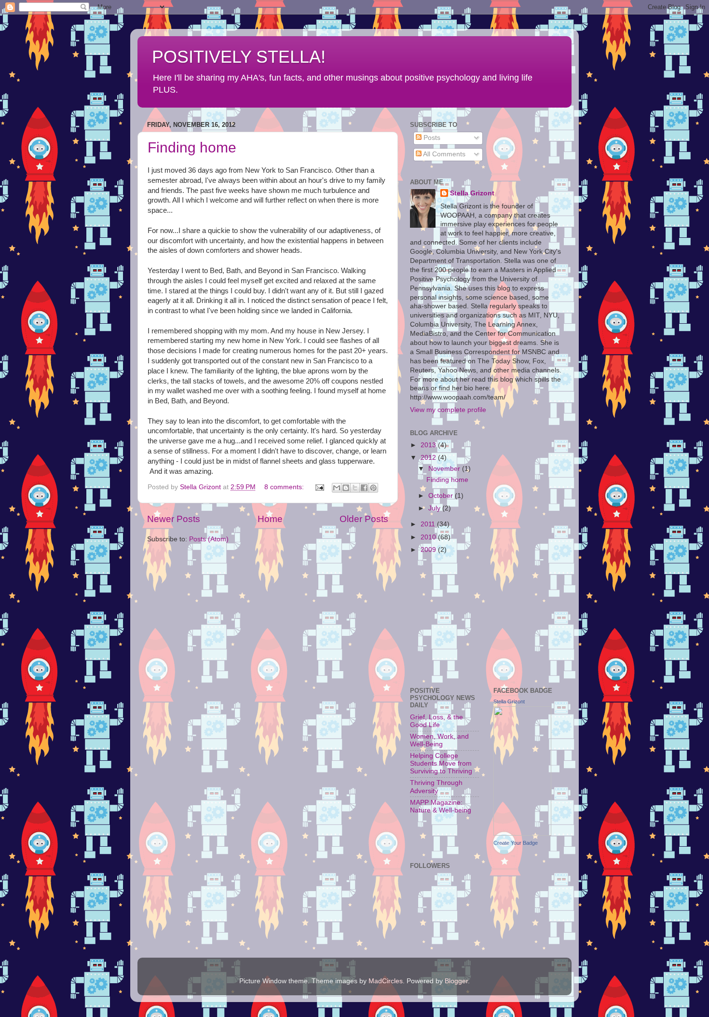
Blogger (456, 981)
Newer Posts (173, 519)
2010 (429, 537)
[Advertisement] (458, 618)
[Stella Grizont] (522, 833)
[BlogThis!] (346, 488)
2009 (429, 549)
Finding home (192, 147)
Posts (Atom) (209, 539)
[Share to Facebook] (364, 488)
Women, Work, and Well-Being (439, 740)
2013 (429, 445)
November (445, 468)
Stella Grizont (472, 193)
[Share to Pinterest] (373, 488)
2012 (429, 457)
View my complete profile (448, 409)
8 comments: (285, 487)
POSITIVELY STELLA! (239, 57)
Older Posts (364, 519)
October (441, 495)
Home (270, 519)
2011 (429, 524)
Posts (431, 137)
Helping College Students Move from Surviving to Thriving (441, 763)
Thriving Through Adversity (436, 786)
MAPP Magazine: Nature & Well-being (440, 806)
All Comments (443, 154)
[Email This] (336, 488)
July (435, 508)
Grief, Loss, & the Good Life (436, 721)
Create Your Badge (515, 843)
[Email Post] (319, 487)
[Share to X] (355, 488)
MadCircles (385, 981)
